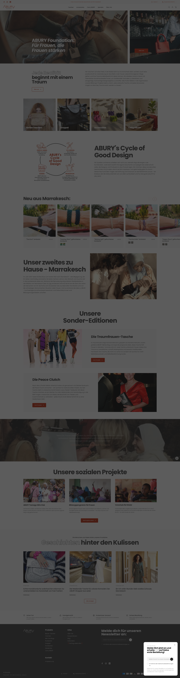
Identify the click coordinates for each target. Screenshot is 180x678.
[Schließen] (174, 645)
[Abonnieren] (171, 659)
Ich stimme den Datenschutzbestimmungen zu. (161, 664)
